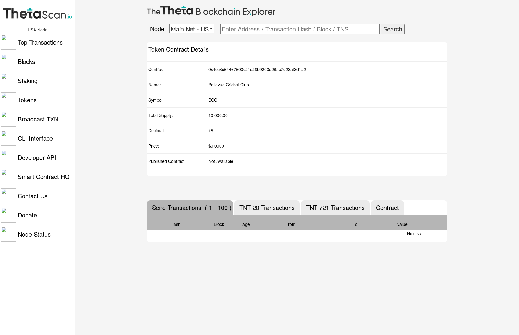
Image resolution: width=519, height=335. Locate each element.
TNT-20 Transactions (267, 207)
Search (392, 29)
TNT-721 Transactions (335, 207)
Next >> (414, 233)
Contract (387, 207)
